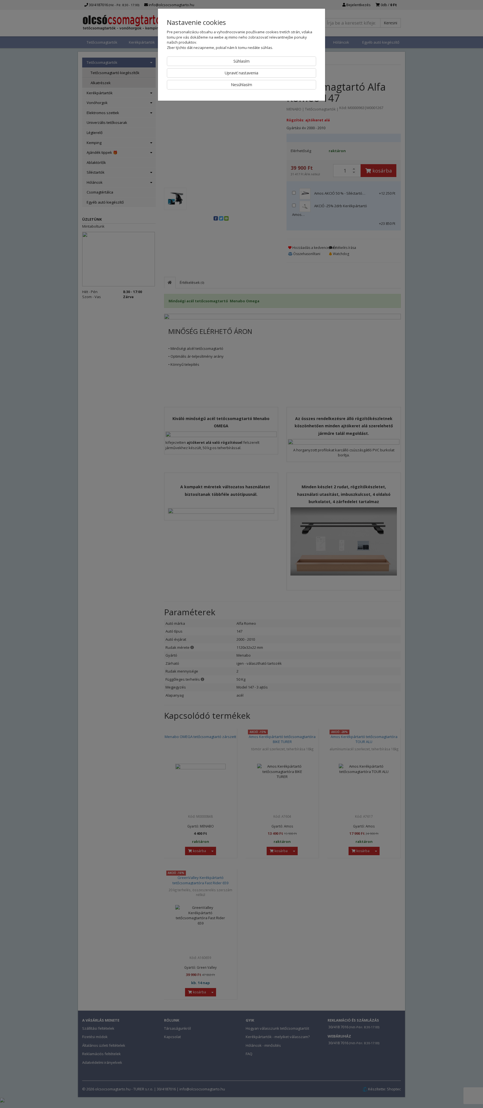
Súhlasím (241, 61)
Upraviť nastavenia (241, 73)
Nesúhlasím (241, 84)
